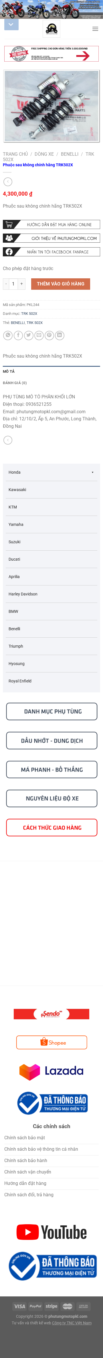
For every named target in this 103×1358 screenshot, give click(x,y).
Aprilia (14, 576)
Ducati (14, 559)
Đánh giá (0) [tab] (15, 383)
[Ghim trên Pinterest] (49, 335)
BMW (13, 611)
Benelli (69, 154)
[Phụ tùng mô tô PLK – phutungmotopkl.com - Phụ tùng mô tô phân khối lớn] (51, 29)
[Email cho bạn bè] (39, 335)
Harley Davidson (23, 594)
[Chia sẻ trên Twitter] (28, 335)
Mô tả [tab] (9, 371)
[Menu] (95, 29)
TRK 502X (29, 313)
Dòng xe (44, 154)
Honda (15, 472)
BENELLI (18, 323)
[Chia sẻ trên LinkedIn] (59, 335)
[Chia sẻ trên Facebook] (18, 335)
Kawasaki (17, 489)
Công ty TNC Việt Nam (72, 1323)
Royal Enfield (20, 681)
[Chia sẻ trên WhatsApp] (8, 335)
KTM (13, 507)
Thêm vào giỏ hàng (60, 284)
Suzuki (14, 542)
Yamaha (16, 524)
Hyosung (17, 663)
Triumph (16, 646)
